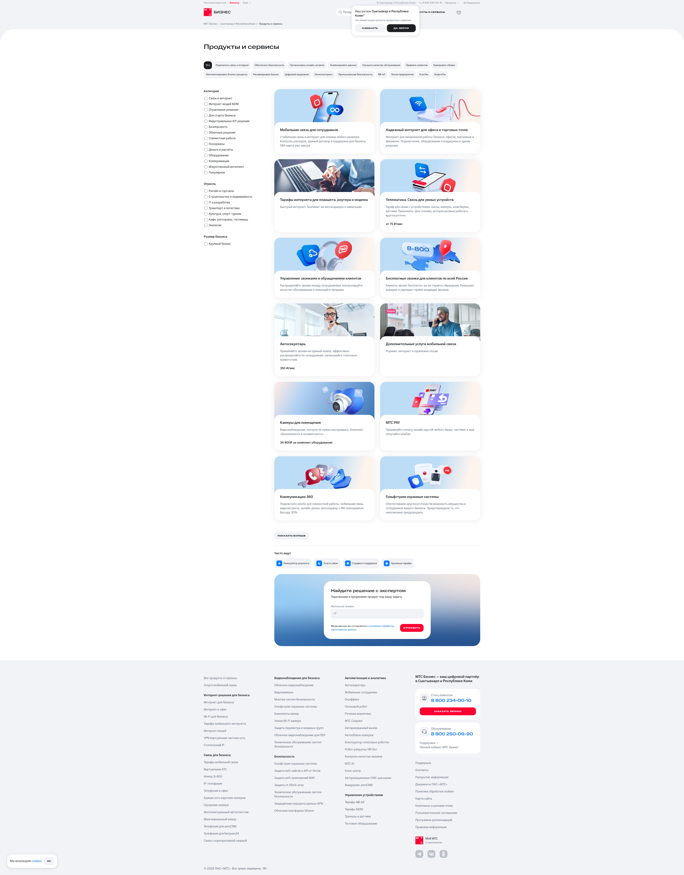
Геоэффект (352, 699)
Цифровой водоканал (297, 74)
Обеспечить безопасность (269, 65)
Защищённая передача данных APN (298, 804)
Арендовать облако (444, 65)
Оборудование (219, 155)
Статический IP (214, 745)
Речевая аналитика (358, 714)
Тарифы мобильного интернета (225, 724)
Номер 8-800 (213, 776)
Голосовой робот (356, 707)
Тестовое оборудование (361, 824)
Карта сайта (423, 799)
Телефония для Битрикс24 (221, 833)
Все (208, 65)
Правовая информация (431, 827)
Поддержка (428, 743)
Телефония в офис (216, 791)
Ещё (245, 3)
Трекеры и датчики (358, 816)
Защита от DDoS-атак (289, 785)
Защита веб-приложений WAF (294, 778)
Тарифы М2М (354, 809)
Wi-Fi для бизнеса (216, 717)
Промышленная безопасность (355, 74)
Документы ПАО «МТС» (431, 784)
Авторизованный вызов (361, 728)
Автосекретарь (355, 685)
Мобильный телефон (342, 606)
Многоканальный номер (220, 819)
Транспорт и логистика (224, 208)
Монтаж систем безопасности (294, 699)
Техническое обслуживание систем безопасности (298, 744)
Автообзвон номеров (359, 735)
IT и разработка (219, 202)
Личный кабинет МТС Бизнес (439, 747)
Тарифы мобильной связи (221, 762)
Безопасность (218, 127)
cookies (37, 861)
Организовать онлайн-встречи (307, 65)
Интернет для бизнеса (219, 702)
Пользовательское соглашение (436, 813)
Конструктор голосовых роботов (367, 742)
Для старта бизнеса (222, 115)
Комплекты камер (286, 714)
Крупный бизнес (220, 244)
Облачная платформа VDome (294, 811)
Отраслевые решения (223, 110)
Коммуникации (219, 161)
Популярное (217, 172)
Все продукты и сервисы (220, 678)
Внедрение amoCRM (358, 785)
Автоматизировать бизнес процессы (226, 74)
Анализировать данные (343, 65)
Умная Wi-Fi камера (287, 721)
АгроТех (423, 74)
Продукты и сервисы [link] (270, 24)
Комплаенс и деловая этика (434, 806)
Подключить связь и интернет (232, 65)
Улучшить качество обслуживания (381, 65)
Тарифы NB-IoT (355, 802)
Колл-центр (353, 771)
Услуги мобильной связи (220, 685)
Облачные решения (222, 133)
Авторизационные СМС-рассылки (368, 778)
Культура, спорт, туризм (225, 214)
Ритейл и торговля (221, 191)
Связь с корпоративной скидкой (225, 841)
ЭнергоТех (440, 74)
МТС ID (349, 764)
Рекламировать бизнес (266, 74)
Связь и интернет (220, 98)
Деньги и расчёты (221, 150)
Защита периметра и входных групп (298, 728)
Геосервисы (217, 144)
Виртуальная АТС (215, 769)
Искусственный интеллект (226, 167)
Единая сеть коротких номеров (225, 798)
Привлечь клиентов (417, 65)
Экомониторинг (324, 74)
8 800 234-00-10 (439, 3)
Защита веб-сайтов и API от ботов (297, 771)
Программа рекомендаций (433, 820)
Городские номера (216, 805)
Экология (215, 225)
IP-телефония (213, 784)
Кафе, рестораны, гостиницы (228, 220)
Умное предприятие (402, 74)
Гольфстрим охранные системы (295, 707)
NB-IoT (381, 74)
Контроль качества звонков (363, 756)
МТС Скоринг (354, 721)
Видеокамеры (283, 692)
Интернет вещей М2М (224, 104)
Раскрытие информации (431, 777)
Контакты (421, 770)
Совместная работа (222, 138)
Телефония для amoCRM (220, 826)
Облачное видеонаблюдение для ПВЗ (299, 735)
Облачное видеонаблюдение (294, 685)
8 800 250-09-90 (452, 734)
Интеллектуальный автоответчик (226, 812)
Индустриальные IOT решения (229, 121)
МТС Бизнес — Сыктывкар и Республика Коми (229, 24)
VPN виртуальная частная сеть (224, 738)
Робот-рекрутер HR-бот (361, 749)
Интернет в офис (215, 709)
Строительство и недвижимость (230, 197)
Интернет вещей (215, 731)
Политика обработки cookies (434, 791)
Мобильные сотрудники (361, 692)
